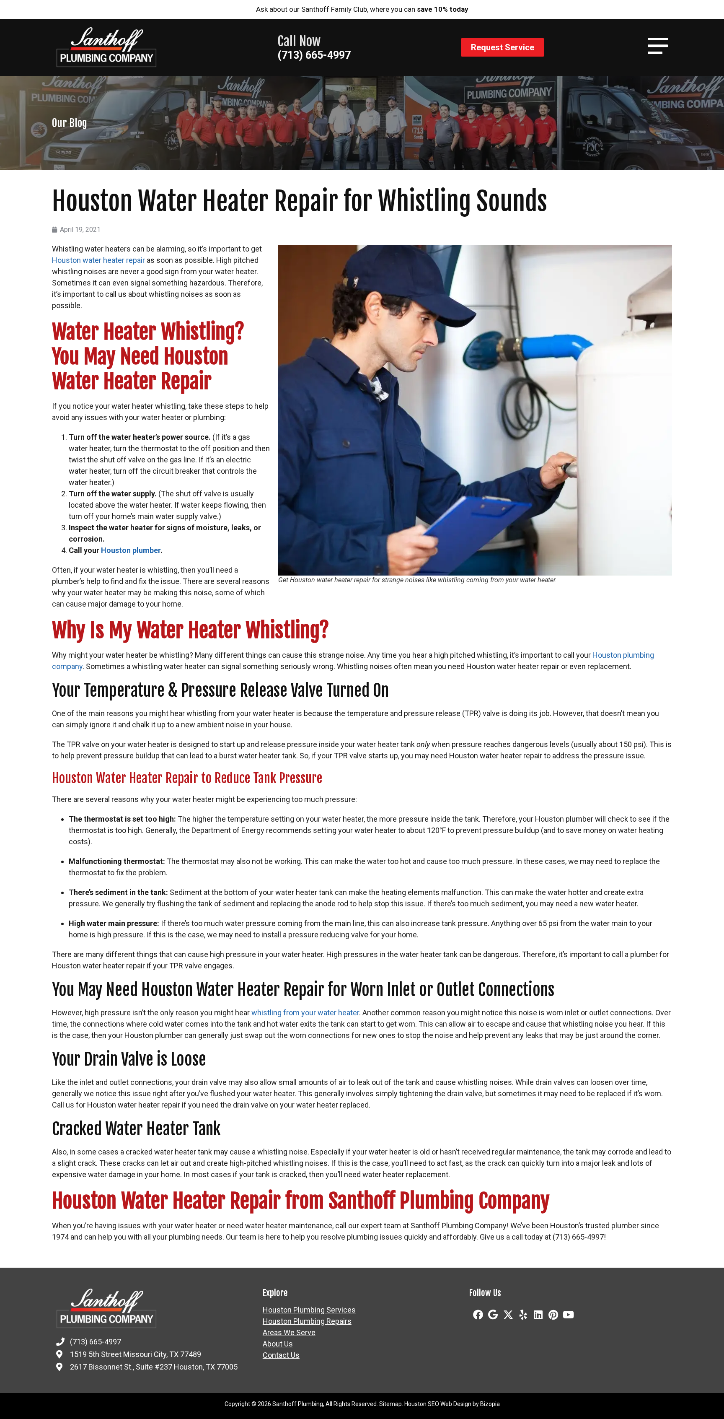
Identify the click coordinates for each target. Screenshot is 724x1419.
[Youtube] (568, 1314)
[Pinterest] (553, 1314)
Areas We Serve (289, 1332)
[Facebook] (478, 1314)
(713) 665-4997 (314, 55)
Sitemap (390, 1404)
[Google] (493, 1314)
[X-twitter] (508, 1314)
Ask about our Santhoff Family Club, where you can (362, 9)
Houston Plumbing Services (309, 1310)
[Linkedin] (538, 1314)
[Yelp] (523, 1314)
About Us (278, 1344)
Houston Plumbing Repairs (307, 1321)
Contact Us (281, 1355)
